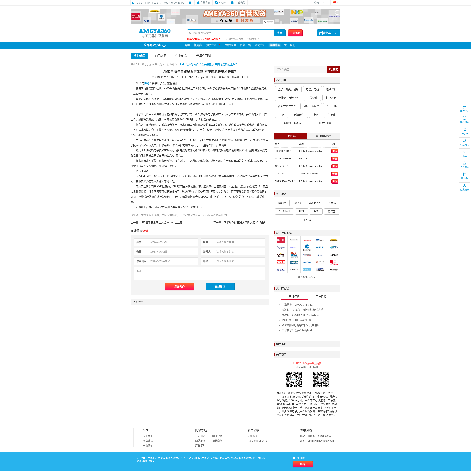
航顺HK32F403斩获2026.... (297, 320)
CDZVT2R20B (282, 166)
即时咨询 (464, 111)
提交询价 (179, 286)
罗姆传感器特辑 (234, 38)
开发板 (332, 203)
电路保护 (331, 89)
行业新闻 (139, 56)
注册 (325, 2)
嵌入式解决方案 (287, 106)
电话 (464, 156)
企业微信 (464, 145)
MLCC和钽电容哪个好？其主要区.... (302, 325)
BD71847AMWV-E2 (285, 181)
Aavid (297, 203)
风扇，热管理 (311, 106)
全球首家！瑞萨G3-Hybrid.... (298, 330)
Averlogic (314, 203)
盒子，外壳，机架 (288, 89)
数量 (138, 251)
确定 (302, 464)
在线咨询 (220, 286)
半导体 (332, 114)
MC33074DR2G (283, 158)
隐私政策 (148, 440)
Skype (464, 133)
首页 (187, 45)
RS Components (257, 440)
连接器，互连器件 (288, 97)
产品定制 (200, 445)
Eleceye (252, 435)
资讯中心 (274, 45)
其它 (281, 114)
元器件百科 (203, 56)
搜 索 (279, 32)
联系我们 (148, 445)
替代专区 (230, 45)
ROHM (282, 203)
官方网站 (200, 435)
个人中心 (464, 167)
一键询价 (295, 32)
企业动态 (181, 56)
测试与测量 (325, 123)
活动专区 (260, 45)
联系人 (207, 251)
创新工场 (245, 45)
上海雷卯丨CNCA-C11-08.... (298, 304)
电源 (315, 114)
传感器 (332, 211)
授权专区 (211, 45)
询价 (334, 151)
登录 (316, 2)
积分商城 (217, 440)
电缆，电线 (312, 89)
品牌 (138, 242)
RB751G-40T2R (283, 151)
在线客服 (464, 122)
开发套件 (312, 97)
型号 (205, 242)
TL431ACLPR (281, 173)
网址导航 (217, 435)
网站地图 (200, 440)
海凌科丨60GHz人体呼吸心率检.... (301, 314)
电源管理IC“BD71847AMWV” (204, 38)
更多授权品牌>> (307, 277)
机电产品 (331, 97)
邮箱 (205, 261)
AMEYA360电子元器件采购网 (147, 64)
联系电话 (141, 261)
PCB (316, 211)
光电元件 (331, 106)
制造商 (198, 45)
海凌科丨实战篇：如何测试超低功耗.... (303, 309)
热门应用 (160, 56)
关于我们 (289, 45)
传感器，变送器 (292, 123)
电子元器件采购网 (154, 36)
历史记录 (464, 189)
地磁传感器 (253, 38)
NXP (301, 211)
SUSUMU (284, 211)
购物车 (464, 178)
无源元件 (299, 114)
